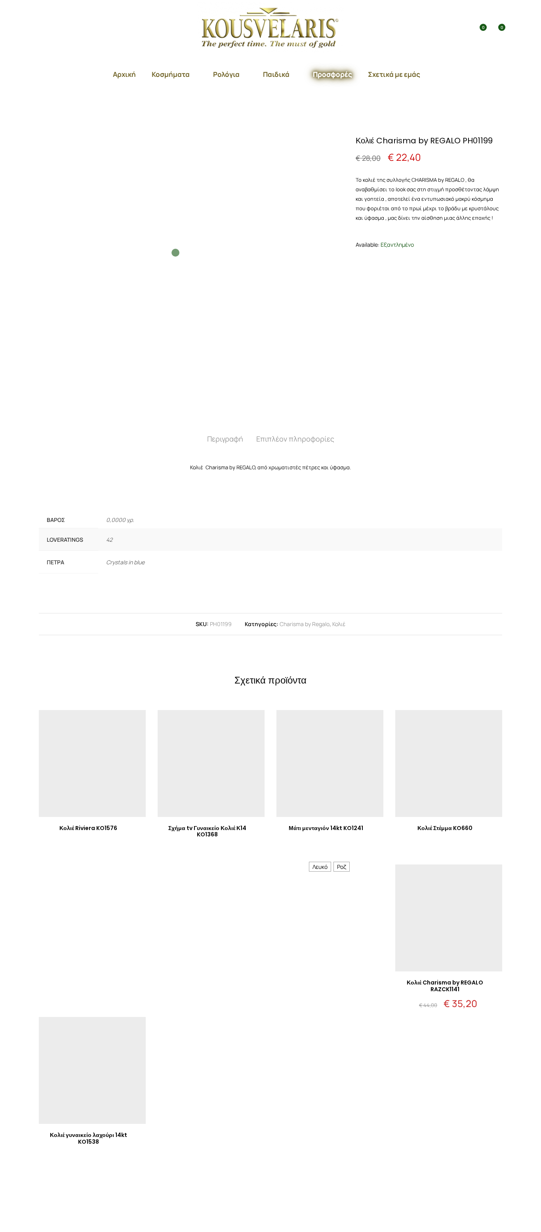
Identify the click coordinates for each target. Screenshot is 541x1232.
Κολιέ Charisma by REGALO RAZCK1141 (445, 986)
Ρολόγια (226, 74)
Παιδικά (276, 74)
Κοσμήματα (171, 74)
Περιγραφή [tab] (225, 439)
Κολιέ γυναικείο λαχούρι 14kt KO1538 (88, 1138)
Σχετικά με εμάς (394, 74)
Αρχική (124, 74)
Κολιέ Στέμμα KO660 (444, 828)
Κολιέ (338, 624)
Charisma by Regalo (305, 624)
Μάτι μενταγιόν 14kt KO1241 (326, 828)
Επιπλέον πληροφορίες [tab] (295, 439)
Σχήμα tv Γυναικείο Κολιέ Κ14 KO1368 (207, 831)
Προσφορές (332, 74)
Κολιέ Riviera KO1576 (88, 828)
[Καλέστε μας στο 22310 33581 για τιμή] (92, 846)
